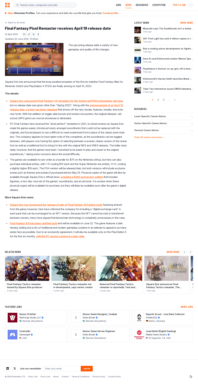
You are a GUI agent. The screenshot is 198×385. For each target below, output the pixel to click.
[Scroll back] (184, 252)
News (128, 5)
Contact (65, 376)
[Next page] (174, 99)
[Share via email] (24, 34)
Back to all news (16, 22)
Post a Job (179, 5)
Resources (142, 5)
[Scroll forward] (190, 252)
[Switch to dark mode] (191, 376)
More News (186, 22)
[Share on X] (33, 34)
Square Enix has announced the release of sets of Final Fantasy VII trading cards (56, 204)
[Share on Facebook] (38, 34)
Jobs (118, 5)
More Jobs (187, 306)
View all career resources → (149, 137)
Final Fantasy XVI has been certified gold (33, 223)
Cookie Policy (114, 376)
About (56, 376)
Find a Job (33, 376)
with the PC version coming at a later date (60, 236)
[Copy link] (29, 34)
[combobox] (47, 5)
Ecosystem (159, 5)
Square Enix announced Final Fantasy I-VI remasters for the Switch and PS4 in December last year (66, 100)
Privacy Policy (99, 376)
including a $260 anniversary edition (82, 177)
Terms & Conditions (81, 376)
